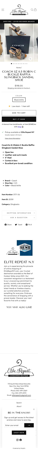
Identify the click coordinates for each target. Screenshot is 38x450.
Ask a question (19, 217)
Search (19, 403)
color (19, 95)
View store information (12, 138)
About (19, 406)
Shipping (11, 88)
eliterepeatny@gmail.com (21, 395)
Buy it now (19, 119)
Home (18, 68)
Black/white (19, 100)
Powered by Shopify (19, 448)
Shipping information (19, 213)
